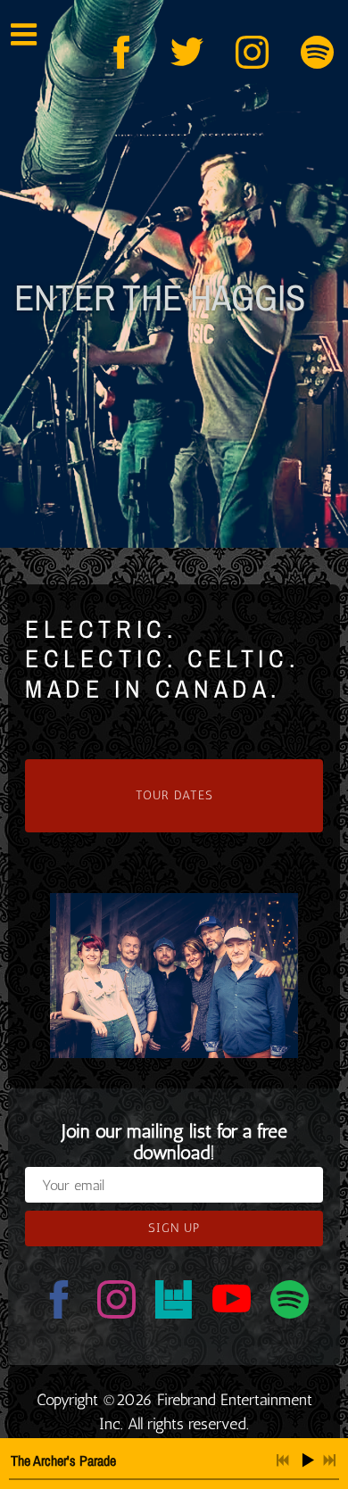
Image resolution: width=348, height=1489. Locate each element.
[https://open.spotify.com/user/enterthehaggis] (289, 1303)
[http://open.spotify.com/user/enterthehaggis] (317, 52)
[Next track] (329, 1460)
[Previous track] (283, 1460)
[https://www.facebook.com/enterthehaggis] (59, 1303)
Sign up (174, 1228)
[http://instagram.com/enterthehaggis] (252, 52)
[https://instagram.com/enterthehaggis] (116, 1303)
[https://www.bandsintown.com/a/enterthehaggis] (174, 1303)
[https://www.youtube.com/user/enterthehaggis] (231, 1303)
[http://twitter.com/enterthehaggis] (186, 52)
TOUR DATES (174, 795)
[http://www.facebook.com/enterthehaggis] (121, 52)
